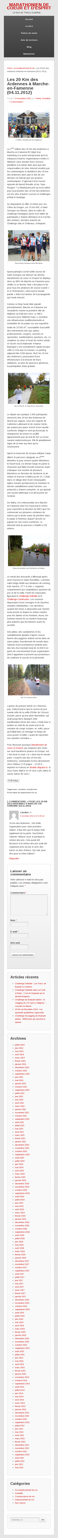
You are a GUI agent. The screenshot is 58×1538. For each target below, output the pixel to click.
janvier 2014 (20, 1409)
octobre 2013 (21, 1419)
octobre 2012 (21, 1451)
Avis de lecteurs (29, 40)
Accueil (29, 19)
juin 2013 (19, 1429)
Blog (29, 47)
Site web (15, 943)
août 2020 (19, 1158)
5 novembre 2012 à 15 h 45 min (32, 816)
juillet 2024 (19, 1045)
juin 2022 (19, 1096)
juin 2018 (19, 1242)
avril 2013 (19, 1435)
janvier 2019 (20, 1219)
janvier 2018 (20, 1258)
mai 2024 (19, 1051)
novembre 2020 (22, 1148)
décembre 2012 (22, 1445)
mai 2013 (19, 1432)
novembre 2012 (22, 1448)
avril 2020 (19, 1171)
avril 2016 (19, 1325)
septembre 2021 (22, 1119)
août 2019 (19, 1196)
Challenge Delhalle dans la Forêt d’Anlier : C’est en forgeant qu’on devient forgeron (30, 993)
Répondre (14, 858)
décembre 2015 (22, 1338)
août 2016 (19, 1313)
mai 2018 (19, 1245)
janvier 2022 (20, 1109)
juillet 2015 (19, 1354)
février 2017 (20, 1293)
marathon (22, 789)
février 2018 (20, 1254)
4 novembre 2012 (23, 98)
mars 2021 (20, 1135)
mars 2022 (20, 1106)
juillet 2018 (19, 1238)
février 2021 (20, 1138)
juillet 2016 (19, 1316)
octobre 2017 (21, 1267)
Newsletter (29, 54)
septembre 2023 (22, 1074)
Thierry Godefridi (42, 98)
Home (9, 68)
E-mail (13, 931)
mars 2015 (20, 1367)
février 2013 (20, 1442)
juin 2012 (19, 1464)
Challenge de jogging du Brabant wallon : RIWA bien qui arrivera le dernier (30, 1019)
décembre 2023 (22, 1067)
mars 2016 (20, 1329)
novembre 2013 (22, 1416)
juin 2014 (19, 1393)
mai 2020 (19, 1167)
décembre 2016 (22, 1300)
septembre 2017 (22, 1271)
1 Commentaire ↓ (16, 102)
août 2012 (19, 1458)
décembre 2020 (22, 1145)
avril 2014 (19, 1400)
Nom (12, 920)
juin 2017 (19, 1280)
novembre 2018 (22, 1225)
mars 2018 (20, 1251)
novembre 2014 (22, 1377)
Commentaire (18, 893)
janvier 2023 (20, 1083)
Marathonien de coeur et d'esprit (29, 6)
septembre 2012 (22, 1454)
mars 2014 (20, 1403)
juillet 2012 (19, 1461)
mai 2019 (19, 1206)
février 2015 (20, 1371)
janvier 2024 (20, 1064)
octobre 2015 (21, 1345)
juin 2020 (19, 1164)
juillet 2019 (19, 1200)
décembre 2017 (22, 1261)
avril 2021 (19, 1132)
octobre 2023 (21, 1070)
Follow (15, 781)
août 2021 (19, 1122)
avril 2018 (19, 1248)
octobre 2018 (21, 1229)
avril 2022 (19, 1103)
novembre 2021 (22, 1112)
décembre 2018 (22, 1222)
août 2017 (19, 1274)
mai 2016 (19, 1322)
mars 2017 (20, 1290)
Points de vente (29, 33)
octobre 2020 (21, 1151)
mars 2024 (20, 1058)
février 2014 (20, 1406)
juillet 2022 (19, 1093)
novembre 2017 (22, 1264)
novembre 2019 (22, 1187)
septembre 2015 (22, 1348)
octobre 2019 (21, 1190)
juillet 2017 (19, 1277)
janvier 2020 (20, 1180)
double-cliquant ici (38, 767)
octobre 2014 (21, 1380)
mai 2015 (19, 1361)
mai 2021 (19, 1129)
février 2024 (20, 1061)
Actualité (19, 1493)
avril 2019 (19, 1209)
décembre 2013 (22, 1413)
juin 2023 (19, 1077)
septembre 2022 (22, 1090)
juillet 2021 (19, 1125)
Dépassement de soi (24, 1500)
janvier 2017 (20, 1296)
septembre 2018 (22, 1232)
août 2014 (19, 1387)
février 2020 (20, 1177)
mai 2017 (19, 1283)
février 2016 (20, 1332)
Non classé (20, 1503)
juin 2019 (19, 1203)
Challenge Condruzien (18, 599)
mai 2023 (19, 1080)
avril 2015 (19, 1364)
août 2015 (19, 1351)
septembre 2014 (22, 1383)
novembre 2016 (22, 1303)
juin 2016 (19, 1319)
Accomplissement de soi (24, 68)
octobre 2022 (21, 1087)
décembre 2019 (22, 1183)
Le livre (29, 26)
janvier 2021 (20, 1141)
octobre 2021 (21, 1116)
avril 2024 (19, 1054)
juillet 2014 (19, 1390)
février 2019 (20, 1216)
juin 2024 (19, 1048)
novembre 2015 (22, 1342)
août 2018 (19, 1235)
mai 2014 (19, 1396)
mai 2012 (19, 1467)
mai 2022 (19, 1100)
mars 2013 (20, 1438)
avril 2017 (19, 1287)
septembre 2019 (22, 1193)
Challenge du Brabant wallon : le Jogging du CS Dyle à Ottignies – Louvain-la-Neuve (30, 1002)
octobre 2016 (21, 1306)
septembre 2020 (22, 1154)
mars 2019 (20, 1212)
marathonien (32, 789)
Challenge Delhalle (28, 596)
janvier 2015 (20, 1374)
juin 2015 (19, 1358)
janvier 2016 (20, 1335)
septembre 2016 (22, 1309)
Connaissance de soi (25, 1496)
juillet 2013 (19, 1425)
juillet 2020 (19, 1161)
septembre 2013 (22, 1422)
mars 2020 (20, 1174)
